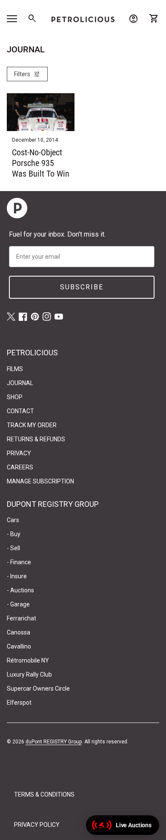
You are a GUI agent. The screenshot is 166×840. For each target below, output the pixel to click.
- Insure (17, 576)
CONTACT (20, 411)
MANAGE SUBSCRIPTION (40, 481)
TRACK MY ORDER (32, 425)
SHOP (15, 397)
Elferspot (19, 702)
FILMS (15, 369)
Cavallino (19, 646)
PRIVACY (19, 453)
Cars (13, 520)
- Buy (13, 534)
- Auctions (20, 590)
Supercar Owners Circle (38, 688)
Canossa (18, 632)
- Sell (13, 548)
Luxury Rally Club (29, 674)
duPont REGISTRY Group (54, 742)
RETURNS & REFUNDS (36, 439)
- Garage (18, 604)
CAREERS (20, 467)
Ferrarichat (21, 618)
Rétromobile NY (28, 660)
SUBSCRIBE (81, 287)
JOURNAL (20, 383)
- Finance (19, 562)
